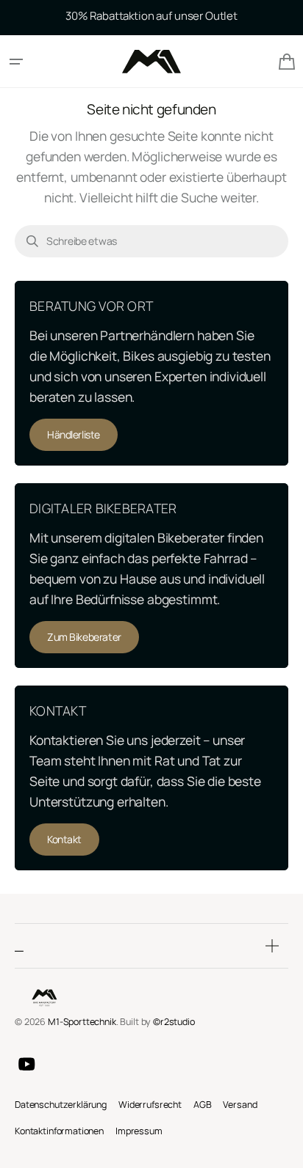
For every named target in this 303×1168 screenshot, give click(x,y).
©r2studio (174, 1021)
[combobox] (151, 241)
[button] (16, 61)
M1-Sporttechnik (82, 1021)
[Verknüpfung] (151, 373)
